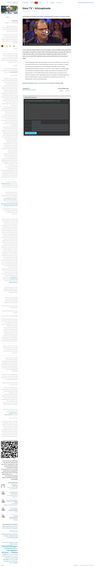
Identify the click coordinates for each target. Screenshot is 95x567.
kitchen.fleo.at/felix (14, 278)
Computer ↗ (26, 2)
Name (26, 121)
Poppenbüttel (8, 561)
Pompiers (4, 561)
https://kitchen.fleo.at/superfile (10, 198)
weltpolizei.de (15, 474)
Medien (34, 89)
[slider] (45, 44)
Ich (30, 89)
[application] (47, 32)
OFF (10, 46)
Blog (36, 2)
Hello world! (15, 486)
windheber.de (14, 277)
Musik (16, 557)
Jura (17, 548)
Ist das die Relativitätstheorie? (14, 516)
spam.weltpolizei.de (13, 72)
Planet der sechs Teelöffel (13, 559)
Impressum (76, 565)
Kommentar (28, 103)
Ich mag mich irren (10, 548)
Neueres (61, 90)
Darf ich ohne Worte (14, 492)
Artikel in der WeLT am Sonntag (42, 83)
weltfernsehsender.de (5, 183)
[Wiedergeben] (24, 44)
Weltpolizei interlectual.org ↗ (86, 2)
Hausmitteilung (26, 89)
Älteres (67, 90)
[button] (47, 32)
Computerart (12, 542)
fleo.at (11, 544)
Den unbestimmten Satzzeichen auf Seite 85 (13, 510)
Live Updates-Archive (10, 551)
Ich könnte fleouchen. (13, 531)
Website (26, 129)
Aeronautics (4, 542)
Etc (47, 2)
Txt (44, 2)
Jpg (40, 2)
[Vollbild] (69, 44)
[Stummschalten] (67, 44)
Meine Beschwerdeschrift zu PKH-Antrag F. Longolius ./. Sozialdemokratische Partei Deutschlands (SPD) (9, 536)
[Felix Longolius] (12, 2)
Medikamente (6, 554)
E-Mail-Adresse (28, 125)
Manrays (9, 552)
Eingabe (16, 542)
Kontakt (52, 2)
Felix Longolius (27, 11)
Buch (32, 2)
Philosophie (5, 559)
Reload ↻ (16, 48)
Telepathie (15, 562)
